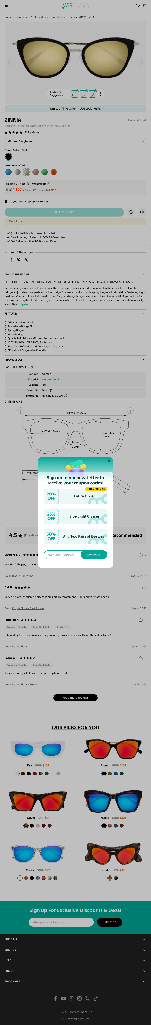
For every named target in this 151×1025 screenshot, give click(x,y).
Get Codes (93, 554)
